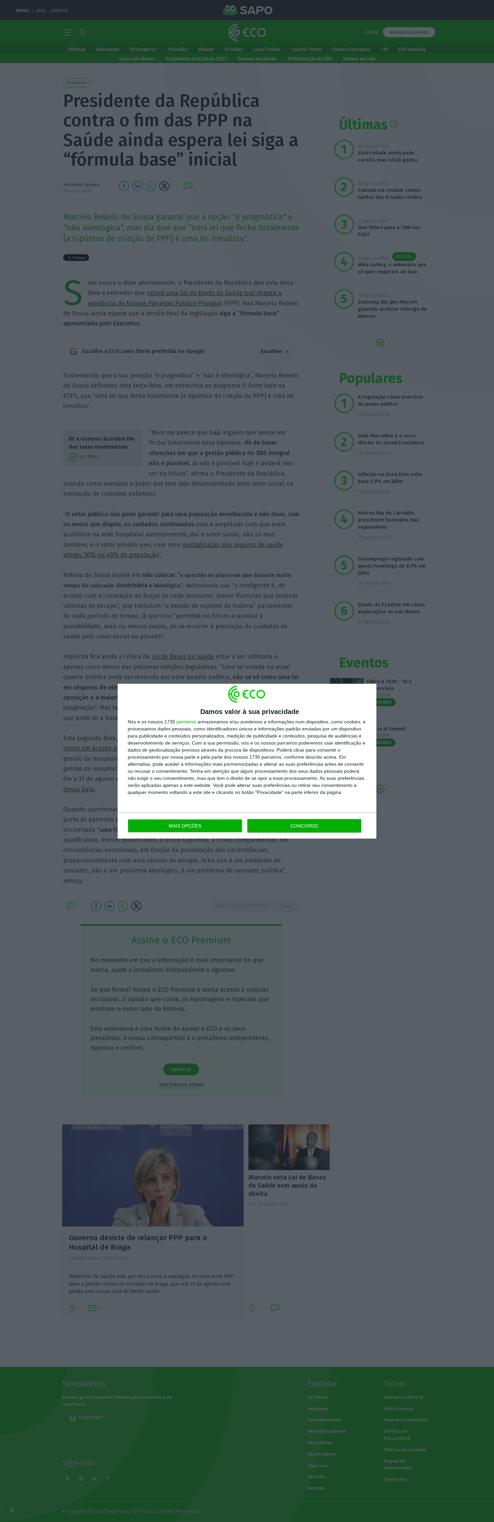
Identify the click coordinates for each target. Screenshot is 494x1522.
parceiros (186, 721)
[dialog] (247, 761)
